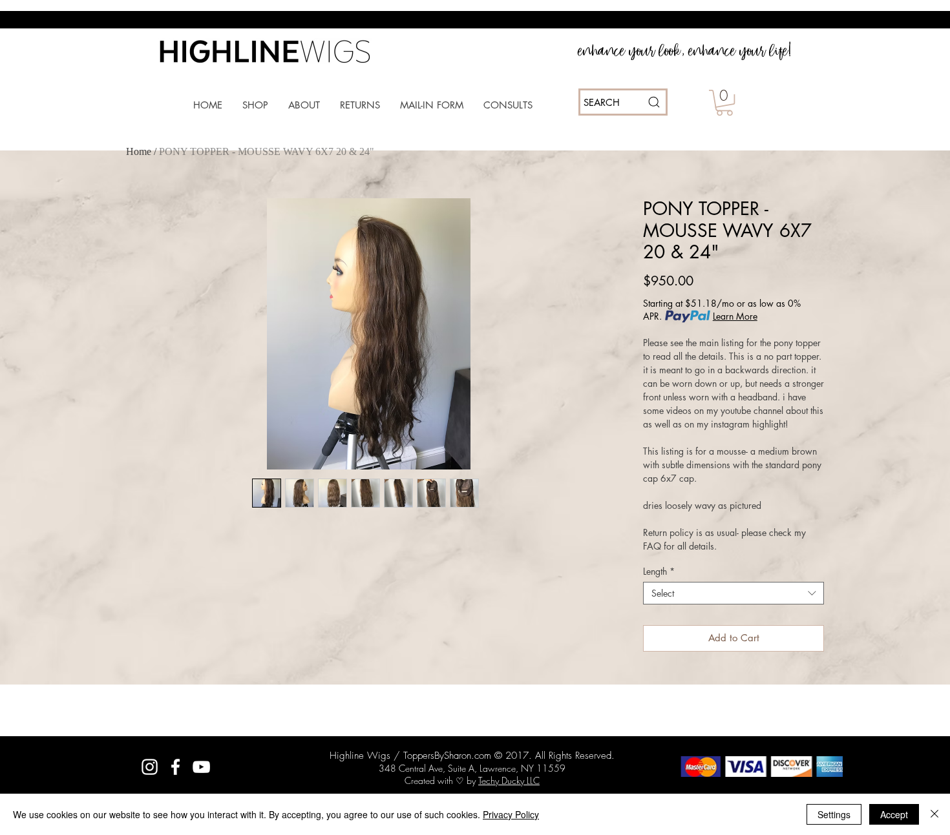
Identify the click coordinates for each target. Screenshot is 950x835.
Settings (834, 814)
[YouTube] (201, 767)
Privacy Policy (511, 814)
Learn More (735, 316)
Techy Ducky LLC (509, 780)
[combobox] (733, 593)
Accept (894, 814)
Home (138, 151)
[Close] (934, 814)
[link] (724, 103)
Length (659, 571)
